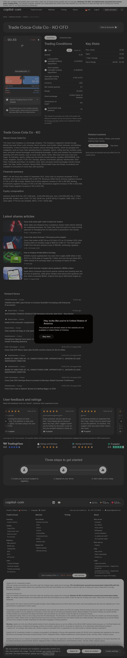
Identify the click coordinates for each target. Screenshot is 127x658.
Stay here (46, 337)
